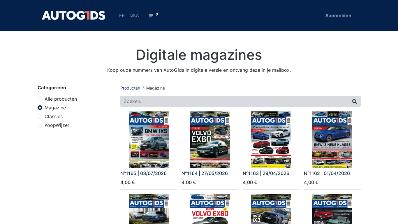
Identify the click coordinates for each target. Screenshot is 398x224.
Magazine (55, 108)
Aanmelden (338, 15)
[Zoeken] (354, 101)
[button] (129, 160)
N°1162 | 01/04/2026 (327, 173)
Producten (130, 87)
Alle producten (61, 99)
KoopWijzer (57, 125)
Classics (54, 116)
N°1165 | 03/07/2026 (143, 173)
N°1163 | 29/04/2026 (266, 173)
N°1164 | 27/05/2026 (205, 173)
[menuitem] (122, 15)
